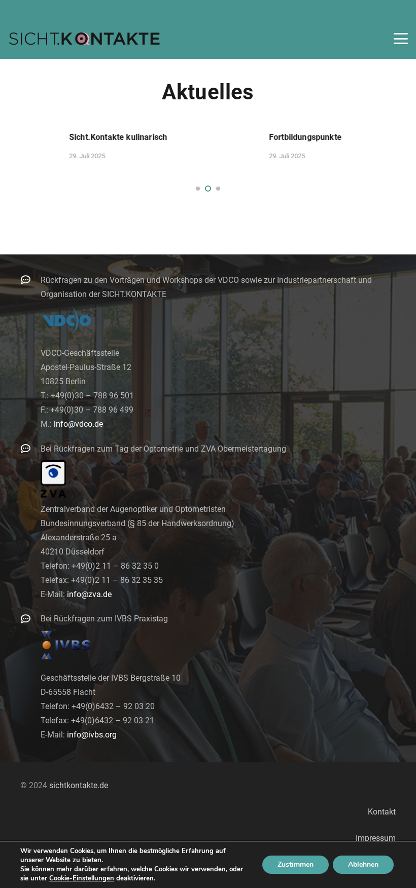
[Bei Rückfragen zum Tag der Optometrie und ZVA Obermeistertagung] (30, 448)
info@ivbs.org (92, 734)
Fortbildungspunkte (238, 137)
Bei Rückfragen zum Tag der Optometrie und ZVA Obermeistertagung (163, 449)
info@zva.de (89, 594)
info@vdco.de (78, 424)
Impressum (376, 838)
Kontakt (382, 812)
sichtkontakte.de (78, 785)
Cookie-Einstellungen (81, 878)
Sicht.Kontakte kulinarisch (51, 137)
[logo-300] (84, 38)
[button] (400, 38)
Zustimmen (296, 864)
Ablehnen (363, 864)
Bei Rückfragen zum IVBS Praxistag (104, 618)
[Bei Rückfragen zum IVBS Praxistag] (30, 618)
